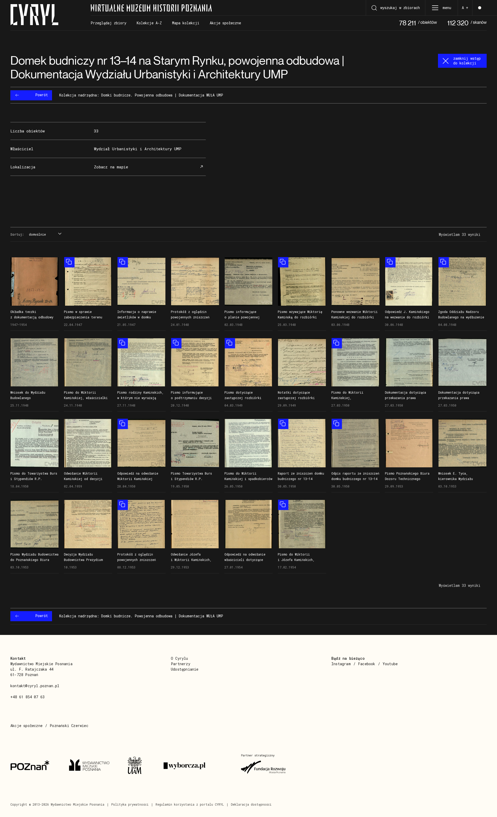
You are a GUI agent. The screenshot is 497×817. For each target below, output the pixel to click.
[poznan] (33, 766)
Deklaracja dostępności (251, 804)
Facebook (366, 663)
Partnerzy (180, 663)
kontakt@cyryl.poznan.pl (35, 685)
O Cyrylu (179, 658)
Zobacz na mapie (111, 166)
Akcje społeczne (26, 725)
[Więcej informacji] (34, 281)
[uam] (139, 766)
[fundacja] (264, 766)
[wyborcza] (196, 766)
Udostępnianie (185, 669)
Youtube (390, 663)
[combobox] (44, 234)
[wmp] (92, 766)
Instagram (341, 663)
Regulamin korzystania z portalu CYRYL (190, 804)
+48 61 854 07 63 (27, 696)
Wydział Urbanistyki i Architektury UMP (137, 148)
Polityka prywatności (130, 804)
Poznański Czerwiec (69, 725)
